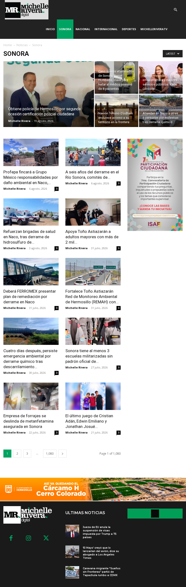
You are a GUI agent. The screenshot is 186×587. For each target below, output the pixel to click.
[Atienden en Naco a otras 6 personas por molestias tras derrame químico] (161, 110)
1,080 (50, 453)
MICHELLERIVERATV (153, 29)
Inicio (50, 29)
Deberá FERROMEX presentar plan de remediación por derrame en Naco (29, 296)
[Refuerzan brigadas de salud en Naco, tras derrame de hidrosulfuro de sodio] (31, 212)
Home (7, 45)
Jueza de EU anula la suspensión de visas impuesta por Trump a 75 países (99, 532)
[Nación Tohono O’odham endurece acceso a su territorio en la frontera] (116, 110)
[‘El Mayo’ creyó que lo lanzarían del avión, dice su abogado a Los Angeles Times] (72, 551)
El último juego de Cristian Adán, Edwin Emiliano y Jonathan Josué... (89, 421)
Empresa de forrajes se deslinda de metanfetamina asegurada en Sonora (28, 421)
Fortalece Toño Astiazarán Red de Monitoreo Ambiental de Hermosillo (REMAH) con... (92, 296)
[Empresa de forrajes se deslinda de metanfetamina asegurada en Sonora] (31, 396)
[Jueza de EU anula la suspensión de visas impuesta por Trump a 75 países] (72, 531)
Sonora (65, 29)
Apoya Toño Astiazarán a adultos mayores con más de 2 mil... (91, 237)
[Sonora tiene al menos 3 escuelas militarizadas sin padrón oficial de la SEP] (93, 331)
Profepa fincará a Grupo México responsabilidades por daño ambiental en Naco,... (30, 177)
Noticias (22, 45)
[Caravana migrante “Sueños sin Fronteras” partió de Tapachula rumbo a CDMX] (72, 572)
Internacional (105, 29)
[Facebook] (11, 538)
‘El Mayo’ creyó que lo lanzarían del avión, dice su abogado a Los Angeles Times (101, 553)
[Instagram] (28, 538)
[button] (175, 10)
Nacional (83, 29)
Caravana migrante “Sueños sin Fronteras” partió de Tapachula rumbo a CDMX (101, 572)
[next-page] (62, 454)
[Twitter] (46, 538)
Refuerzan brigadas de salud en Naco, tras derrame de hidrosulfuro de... (29, 237)
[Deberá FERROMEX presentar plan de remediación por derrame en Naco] (31, 271)
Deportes (129, 29)
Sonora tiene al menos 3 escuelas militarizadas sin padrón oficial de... (89, 356)
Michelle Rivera (19, 121)
